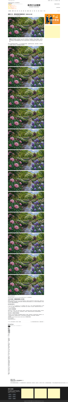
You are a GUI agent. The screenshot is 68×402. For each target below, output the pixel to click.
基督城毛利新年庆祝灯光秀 (9, 331)
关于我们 (14, 394)
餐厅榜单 (14, 396)
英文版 (51, 0)
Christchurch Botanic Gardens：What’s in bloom (18, 316)
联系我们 (10, 394)
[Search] (59, 11)
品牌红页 (10, 396)
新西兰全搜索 (34, 5)
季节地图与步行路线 (28, 316)
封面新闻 (14, 379)
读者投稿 (49, 0)
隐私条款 (10, 398)
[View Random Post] (58, 11)
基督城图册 (9, 328)
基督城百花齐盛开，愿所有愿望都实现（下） (17, 380)
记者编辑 (14, 398)
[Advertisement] (52, 31)
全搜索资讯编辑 (9, 334)
